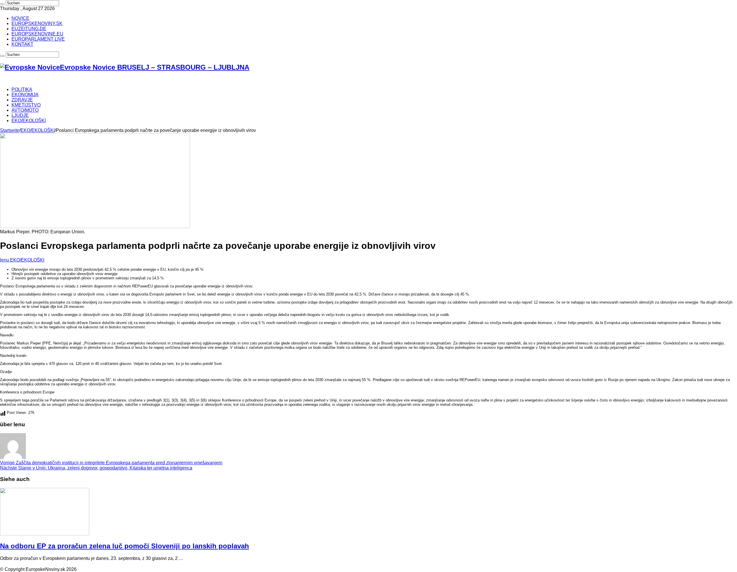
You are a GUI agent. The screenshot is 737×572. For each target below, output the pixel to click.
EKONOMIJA (25, 94)
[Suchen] (2, 4)
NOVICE (20, 18)
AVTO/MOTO (25, 110)
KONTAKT (22, 44)
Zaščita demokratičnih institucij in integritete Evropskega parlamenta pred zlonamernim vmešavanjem (111, 462)
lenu (5, 259)
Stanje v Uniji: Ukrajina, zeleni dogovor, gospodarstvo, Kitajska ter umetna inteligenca (96, 467)
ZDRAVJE (22, 99)
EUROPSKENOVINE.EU (37, 33)
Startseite (9, 130)
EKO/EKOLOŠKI (29, 120)
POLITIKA (22, 89)
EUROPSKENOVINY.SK (37, 23)
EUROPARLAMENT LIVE (38, 39)
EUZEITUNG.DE (29, 28)
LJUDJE (20, 115)
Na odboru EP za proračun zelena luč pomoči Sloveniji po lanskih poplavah (124, 546)
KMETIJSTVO (26, 105)
